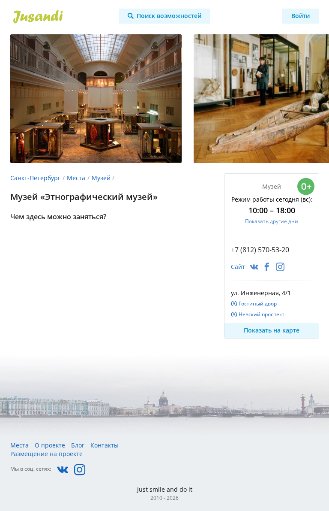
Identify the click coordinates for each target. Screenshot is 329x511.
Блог (77, 445)
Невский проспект (261, 314)
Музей (101, 178)
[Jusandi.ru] (57, 17)
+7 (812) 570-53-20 (260, 249)
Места (76, 178)
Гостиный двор (258, 303)
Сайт (238, 267)
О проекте (50, 445)
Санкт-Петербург (35, 178)
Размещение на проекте (46, 454)
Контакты (104, 445)
